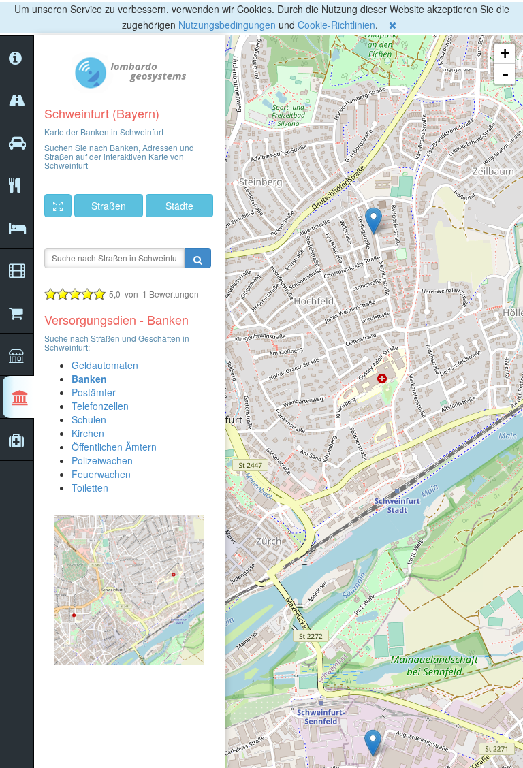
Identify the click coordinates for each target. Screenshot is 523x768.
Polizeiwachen (102, 460)
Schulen (89, 419)
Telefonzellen (100, 406)
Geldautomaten (105, 365)
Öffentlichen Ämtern (114, 446)
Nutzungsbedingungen (227, 24)
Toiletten (90, 487)
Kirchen (88, 433)
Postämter (94, 392)
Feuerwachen (101, 474)
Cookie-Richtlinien (336, 24)
